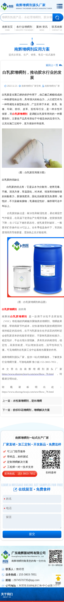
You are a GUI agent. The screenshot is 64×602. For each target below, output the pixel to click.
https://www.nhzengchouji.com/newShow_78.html (28, 374)
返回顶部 (58, 580)
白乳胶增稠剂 (19, 114)
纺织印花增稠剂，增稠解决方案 (31, 410)
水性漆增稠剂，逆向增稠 (27, 400)
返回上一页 (52, 65)
